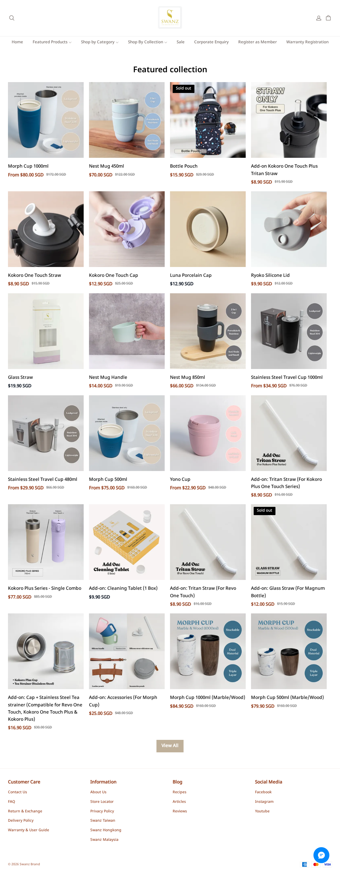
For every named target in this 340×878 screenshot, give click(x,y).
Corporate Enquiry (211, 42)
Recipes (179, 792)
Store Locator (102, 802)
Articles (179, 802)
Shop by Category (97, 42)
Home (17, 42)
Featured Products (50, 42)
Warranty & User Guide (28, 830)
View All (170, 746)
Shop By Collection (145, 42)
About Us (98, 792)
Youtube (262, 811)
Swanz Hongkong (105, 830)
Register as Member (257, 42)
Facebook (263, 792)
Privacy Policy (102, 811)
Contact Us (17, 792)
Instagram (264, 802)
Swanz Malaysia (104, 840)
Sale (181, 42)
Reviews (180, 811)
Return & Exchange (25, 811)
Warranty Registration (307, 42)
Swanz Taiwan (102, 820)
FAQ (11, 802)
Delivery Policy (20, 820)
